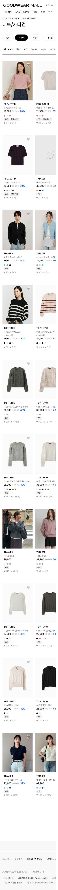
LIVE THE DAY (22, 11)
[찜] (28, 65)
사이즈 (43, 49)
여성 (35, 11)
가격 (26, 49)
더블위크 (8, 11)
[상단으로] (41, 883)
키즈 (50, 11)
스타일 (52, 49)
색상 (18, 49)
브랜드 (34, 49)
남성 (43, 11)
